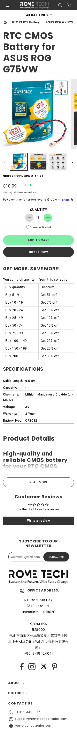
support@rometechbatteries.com (41, 719)
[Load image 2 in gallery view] (38, 162)
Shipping (8, 192)
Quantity (38, 210)
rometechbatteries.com (34, 726)
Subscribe (56, 556)
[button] (8, 5)
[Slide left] (4, 162)
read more (38, 482)
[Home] (5, 23)
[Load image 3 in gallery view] (58, 162)
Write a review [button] (38, 521)
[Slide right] (72, 162)
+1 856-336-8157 (27, 712)
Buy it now (38, 252)
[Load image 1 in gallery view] (19, 162)
